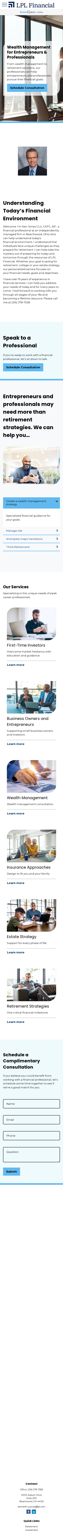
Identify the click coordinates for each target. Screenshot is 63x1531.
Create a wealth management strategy (26, 503)
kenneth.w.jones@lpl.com (31, 1506)
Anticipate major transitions (24, 538)
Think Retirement (18, 546)
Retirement (31, 1526)
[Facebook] (28, 1512)
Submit (11, 1171)
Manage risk (14, 530)
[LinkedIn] (34, 1512)
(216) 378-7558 (35, 1489)
